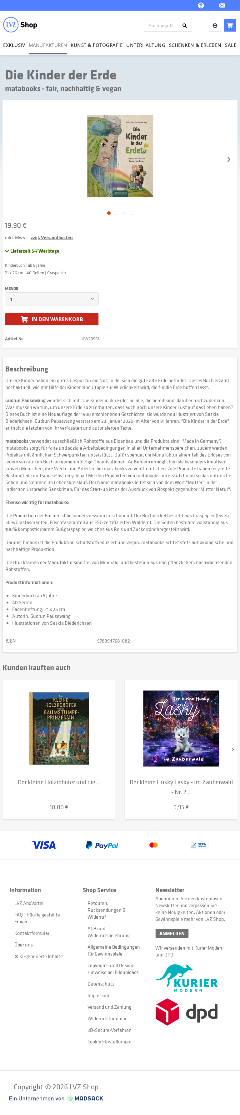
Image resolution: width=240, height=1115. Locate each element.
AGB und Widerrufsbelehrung (109, 932)
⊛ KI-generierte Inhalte (38, 956)
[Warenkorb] (230, 25)
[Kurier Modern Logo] (191, 978)
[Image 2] (124, 213)
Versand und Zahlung (110, 1006)
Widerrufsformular (107, 1018)
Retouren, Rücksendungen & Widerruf (107, 910)
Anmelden (172, 933)
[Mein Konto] (215, 25)
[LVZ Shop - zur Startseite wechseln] (20, 25)
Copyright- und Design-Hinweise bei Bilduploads (113, 969)
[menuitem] (168, 25)
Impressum (99, 995)
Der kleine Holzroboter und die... (59, 782)
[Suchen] (185, 25)
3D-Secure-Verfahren (110, 1030)
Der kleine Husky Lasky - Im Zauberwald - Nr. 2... (181, 787)
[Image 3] (131, 213)
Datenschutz (101, 983)
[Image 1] (116, 213)
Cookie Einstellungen (110, 1041)
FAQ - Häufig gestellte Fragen (37, 918)
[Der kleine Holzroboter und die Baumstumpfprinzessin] (58, 727)
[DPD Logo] (191, 1012)
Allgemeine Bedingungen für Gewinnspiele (114, 950)
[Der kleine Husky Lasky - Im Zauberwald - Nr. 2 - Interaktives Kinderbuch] (181, 727)
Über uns (23, 944)
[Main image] (109, 213)
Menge (11, 288)
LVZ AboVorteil (29, 903)
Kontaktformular (31, 933)
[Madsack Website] (56, 1098)
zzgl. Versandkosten (52, 237)
